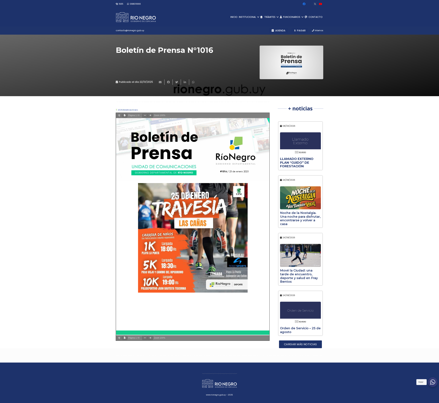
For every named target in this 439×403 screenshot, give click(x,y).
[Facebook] (304, 4)
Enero (135, 110)
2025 (120, 110)
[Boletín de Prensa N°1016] (291, 62)
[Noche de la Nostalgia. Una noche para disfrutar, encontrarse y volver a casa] (300, 197)
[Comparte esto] (168, 82)
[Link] (136, 17)
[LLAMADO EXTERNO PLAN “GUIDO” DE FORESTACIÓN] (300, 143)
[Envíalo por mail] (160, 82)
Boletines (127, 110)
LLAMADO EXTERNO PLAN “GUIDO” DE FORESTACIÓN (296, 162)
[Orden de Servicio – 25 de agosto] (300, 313)
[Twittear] (177, 82)
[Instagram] (309, 4)
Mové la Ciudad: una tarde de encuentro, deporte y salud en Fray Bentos (299, 276)
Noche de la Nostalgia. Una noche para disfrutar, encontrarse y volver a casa (300, 218)
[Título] (315, 4)
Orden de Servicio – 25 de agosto (300, 330)
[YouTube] (320, 4)
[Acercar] (150, 115)
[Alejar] (144, 115)
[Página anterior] (119, 115)
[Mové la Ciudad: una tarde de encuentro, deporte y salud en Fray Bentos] (300, 255)
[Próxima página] (124, 115)
